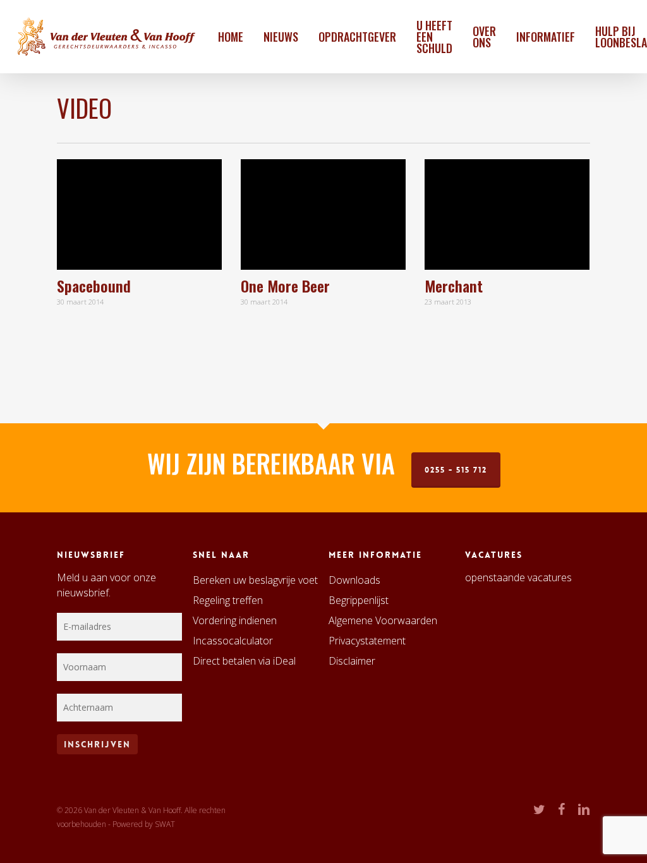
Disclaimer (352, 661)
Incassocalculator (233, 641)
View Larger (104, 202)
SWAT (165, 824)
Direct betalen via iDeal (244, 661)
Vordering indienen (235, 620)
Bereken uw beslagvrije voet (255, 580)
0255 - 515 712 (456, 470)
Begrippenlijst (359, 600)
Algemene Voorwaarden (383, 620)
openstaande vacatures (518, 577)
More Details (173, 202)
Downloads (354, 580)
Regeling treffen (228, 600)
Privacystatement (367, 641)
